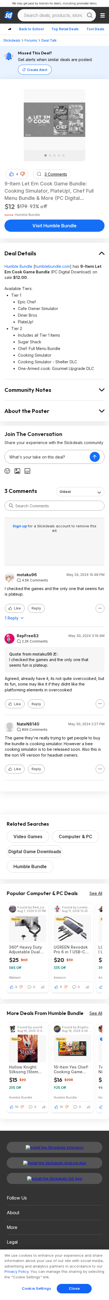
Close (74, 1288)
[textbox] (47, 456)
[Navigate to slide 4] (59, 155)
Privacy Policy (16, 1271)
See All (95, 893)
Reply (36, 608)
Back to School (31, 29)
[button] (22, 174)
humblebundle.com (52, 266)
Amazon (60, 977)
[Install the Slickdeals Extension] (54, 1147)
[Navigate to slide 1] (45, 155)
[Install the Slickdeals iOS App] (54, 1178)
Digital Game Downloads (34, 851)
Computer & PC (75, 836)
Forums (31, 40)
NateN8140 (28, 724)
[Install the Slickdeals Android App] (54, 1162)
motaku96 (27, 575)
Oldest (65, 492)
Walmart (15, 977)
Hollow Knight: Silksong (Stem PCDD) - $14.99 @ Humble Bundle (26, 1069)
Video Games (27, 836)
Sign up (20, 526)
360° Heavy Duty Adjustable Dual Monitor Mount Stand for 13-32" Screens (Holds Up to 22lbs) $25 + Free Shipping (27, 949)
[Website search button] (90, 15)
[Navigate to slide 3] (54, 155)
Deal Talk (49, 40)
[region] (54, 1274)
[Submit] (11, 506)
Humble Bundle (18, 266)
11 (61, 987)
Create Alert (37, 70)
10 (61, 1107)
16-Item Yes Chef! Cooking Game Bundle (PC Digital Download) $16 (71, 1069)
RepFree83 (28, 636)
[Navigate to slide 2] (50, 155)
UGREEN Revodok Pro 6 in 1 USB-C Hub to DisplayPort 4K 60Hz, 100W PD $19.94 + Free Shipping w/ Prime (72, 949)
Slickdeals (11, 40)
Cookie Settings (36, 1288)
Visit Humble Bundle (54, 225)
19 (16, 1107)
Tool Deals (95, 29)
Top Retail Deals (65, 29)
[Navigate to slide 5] (63, 155)
